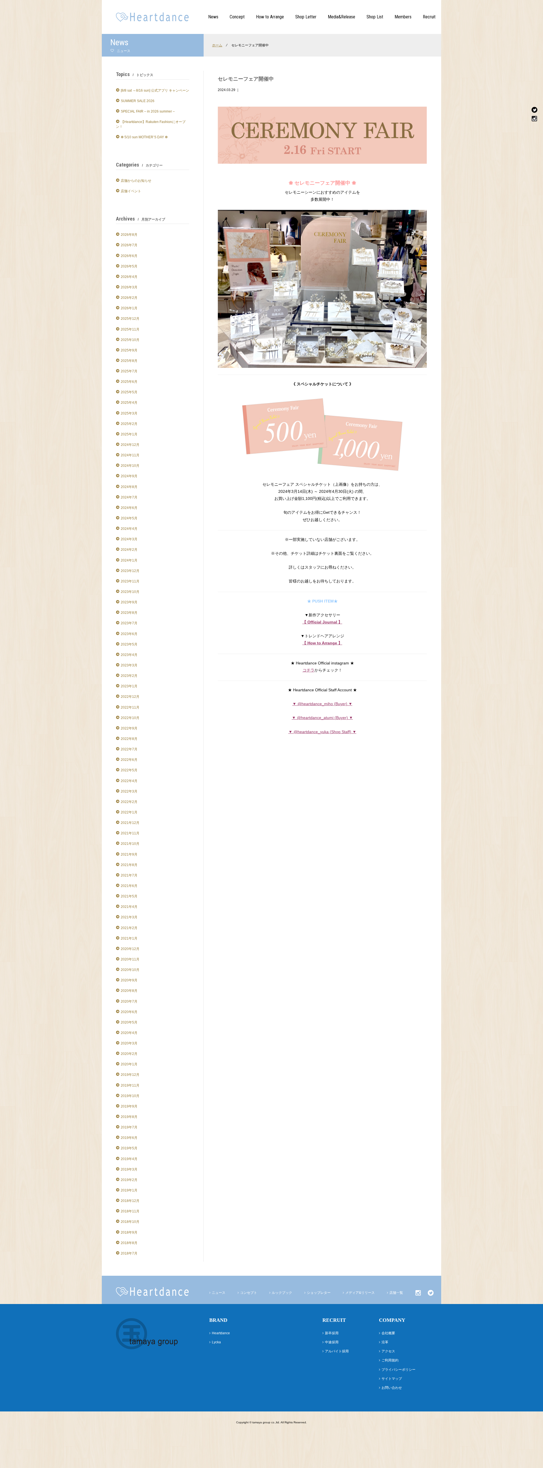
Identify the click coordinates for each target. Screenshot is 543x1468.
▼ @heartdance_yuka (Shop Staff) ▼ (322, 731)
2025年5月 (129, 392)
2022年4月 (129, 781)
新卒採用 (332, 1333)
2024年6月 (129, 508)
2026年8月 (129, 235)
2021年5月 (129, 896)
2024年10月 (130, 466)
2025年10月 (130, 340)
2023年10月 (130, 592)
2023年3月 (129, 665)
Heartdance (221, 1333)
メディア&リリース (360, 1293)
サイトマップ (392, 1379)
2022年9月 (129, 728)
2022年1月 (129, 812)
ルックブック (282, 1293)
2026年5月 (129, 266)
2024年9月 (129, 476)
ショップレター (319, 1293)
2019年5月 (129, 1148)
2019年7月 (129, 1127)
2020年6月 (129, 1012)
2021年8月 (129, 865)
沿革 (385, 1342)
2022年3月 (129, 791)
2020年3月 (129, 1043)
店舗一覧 (396, 1293)
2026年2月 (129, 298)
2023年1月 (129, 686)
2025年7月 (129, 371)
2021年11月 (130, 833)
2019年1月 (129, 1190)
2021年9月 (129, 854)
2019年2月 (129, 1180)
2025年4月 (129, 403)
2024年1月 (129, 560)
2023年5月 (129, 644)
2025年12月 (130, 319)
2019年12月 (130, 1075)
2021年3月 (129, 917)
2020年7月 (129, 1001)
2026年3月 (129, 287)
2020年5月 (129, 1022)
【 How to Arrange (320, 643)
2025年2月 (129, 424)
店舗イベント (131, 191)
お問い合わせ (392, 1388)
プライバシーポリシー (398, 1370)
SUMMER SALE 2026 (137, 101)
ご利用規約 (390, 1360)
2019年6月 (129, 1138)
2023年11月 (130, 581)
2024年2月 (129, 550)
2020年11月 (130, 959)
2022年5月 (129, 770)
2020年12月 (130, 949)
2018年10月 (130, 1222)
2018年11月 (130, 1211)
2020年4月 (129, 1033)
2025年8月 (129, 361)
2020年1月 (129, 1064)
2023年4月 (129, 655)
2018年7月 (129, 1253)
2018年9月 (129, 1232)
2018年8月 (129, 1243)
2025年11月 (130, 329)
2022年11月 (130, 707)
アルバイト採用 (337, 1351)
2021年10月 (130, 844)
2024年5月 (129, 518)
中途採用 (332, 1342)
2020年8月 (129, 991)
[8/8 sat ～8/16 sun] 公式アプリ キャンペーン (155, 90)
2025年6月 (129, 382)
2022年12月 (130, 697)
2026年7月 (129, 245)
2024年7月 (129, 497)
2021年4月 (129, 907)
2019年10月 (130, 1096)
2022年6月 (129, 760)
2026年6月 (129, 256)
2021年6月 (129, 886)
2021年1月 (129, 938)
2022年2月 (129, 802)
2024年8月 (129, 487)
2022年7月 (129, 749)
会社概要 (388, 1333)
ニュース (218, 1293)
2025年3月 (129, 413)
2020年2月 (129, 1054)
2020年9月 (129, 980)
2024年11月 (130, 455)
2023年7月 (129, 623)
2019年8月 (129, 1117)
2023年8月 (129, 613)
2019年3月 (129, 1169)
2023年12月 (130, 571)
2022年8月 (129, 739)
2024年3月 (129, 539)
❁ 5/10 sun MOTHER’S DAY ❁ (144, 137)
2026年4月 (129, 277)
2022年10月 (130, 718)
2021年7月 (129, 875)
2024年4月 (129, 529)
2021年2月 (129, 928)
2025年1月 (129, 434)
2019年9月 (129, 1106)
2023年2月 (129, 676)
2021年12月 (130, 823)
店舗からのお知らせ (136, 181)
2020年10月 (130, 970)
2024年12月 (130, 445)
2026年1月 (129, 308)
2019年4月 (129, 1159)
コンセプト (248, 1293)
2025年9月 (129, 350)
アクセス (388, 1351)
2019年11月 (130, 1085)
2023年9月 (129, 602)
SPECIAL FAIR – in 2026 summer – (148, 111)
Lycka (216, 1342)
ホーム (217, 45)
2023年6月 (129, 634)
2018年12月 (130, 1201)
